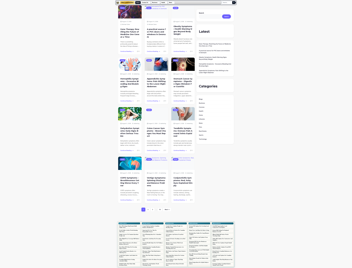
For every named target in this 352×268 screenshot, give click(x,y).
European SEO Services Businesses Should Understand (198, 242)
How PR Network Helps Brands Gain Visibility (198, 254)
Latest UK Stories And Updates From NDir (198, 237)
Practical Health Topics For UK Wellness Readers (153, 243)
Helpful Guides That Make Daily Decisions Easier (127, 264)
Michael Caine (126, 24)
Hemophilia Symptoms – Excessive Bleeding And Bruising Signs (129, 83)
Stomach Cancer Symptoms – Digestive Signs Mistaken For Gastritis (183, 83)
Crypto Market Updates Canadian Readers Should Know (151, 226)
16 (160, 210)
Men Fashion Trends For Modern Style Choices (198, 258)
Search (201, 13)
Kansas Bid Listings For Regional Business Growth (221, 230)
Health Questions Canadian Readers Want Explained (151, 247)
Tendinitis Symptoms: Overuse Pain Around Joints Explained (183, 132)
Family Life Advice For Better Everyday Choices (152, 260)
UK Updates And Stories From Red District (174, 235)
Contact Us (145, 2)
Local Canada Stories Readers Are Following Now (127, 251)
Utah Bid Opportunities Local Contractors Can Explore (220, 226)
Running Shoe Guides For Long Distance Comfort (199, 233)
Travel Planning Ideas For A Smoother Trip (152, 235)
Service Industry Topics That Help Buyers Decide (174, 260)
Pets (200, 127)
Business (154, 2)
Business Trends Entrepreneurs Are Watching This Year (175, 247)
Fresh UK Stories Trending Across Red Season (175, 239)
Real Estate (203, 131)
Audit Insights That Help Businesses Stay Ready (222, 260)
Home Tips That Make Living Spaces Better (152, 256)
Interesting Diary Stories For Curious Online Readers (175, 256)
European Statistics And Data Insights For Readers (198, 246)
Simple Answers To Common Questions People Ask (128, 235)
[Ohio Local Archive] (118, 2)
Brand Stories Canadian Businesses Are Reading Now (222, 251)
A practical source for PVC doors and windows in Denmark (156, 33)
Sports (201, 135)
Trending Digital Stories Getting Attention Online (127, 260)
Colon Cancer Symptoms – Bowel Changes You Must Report (156, 132)
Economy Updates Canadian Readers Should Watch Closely (222, 264)
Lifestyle (202, 119)
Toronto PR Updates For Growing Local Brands (199, 226)
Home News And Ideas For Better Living (199, 230)
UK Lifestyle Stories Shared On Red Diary (175, 264)
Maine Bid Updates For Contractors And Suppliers (223, 239)
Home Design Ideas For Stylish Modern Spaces (198, 263)
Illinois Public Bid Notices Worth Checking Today (220, 235)
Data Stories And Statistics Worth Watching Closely (151, 264)
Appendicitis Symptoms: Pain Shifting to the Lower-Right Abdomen (156, 83)
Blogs (201, 99)
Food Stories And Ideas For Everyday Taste (152, 239)
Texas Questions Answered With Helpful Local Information (199, 250)
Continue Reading (126, 51)
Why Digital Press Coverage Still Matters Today (129, 239)
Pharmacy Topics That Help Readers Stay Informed (152, 251)
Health (163, 2)
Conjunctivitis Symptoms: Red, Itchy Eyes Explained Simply (183, 182)
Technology (203, 139)
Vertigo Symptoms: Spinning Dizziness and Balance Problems (156, 182)
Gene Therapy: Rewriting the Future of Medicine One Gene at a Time (129, 33)
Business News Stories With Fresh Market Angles (174, 243)
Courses (201, 107)
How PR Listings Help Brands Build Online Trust (128, 226)
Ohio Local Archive (127, 2)
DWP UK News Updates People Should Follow (222, 243)
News (170, 2)
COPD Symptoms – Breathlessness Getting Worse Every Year (129, 182)
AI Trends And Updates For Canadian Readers (222, 256)
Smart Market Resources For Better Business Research (128, 243)
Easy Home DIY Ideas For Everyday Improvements (128, 247)
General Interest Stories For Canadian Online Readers (175, 230)
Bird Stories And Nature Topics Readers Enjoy (176, 251)
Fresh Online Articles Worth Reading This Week (128, 230)
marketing (189, 21)
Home (138, 2)
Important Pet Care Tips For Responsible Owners (150, 230)
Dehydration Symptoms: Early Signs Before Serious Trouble (129, 132)
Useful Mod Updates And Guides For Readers (128, 256)
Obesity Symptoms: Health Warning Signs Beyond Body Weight (183, 30)
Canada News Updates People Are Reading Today (174, 226)
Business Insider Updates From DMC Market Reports (222, 247)
